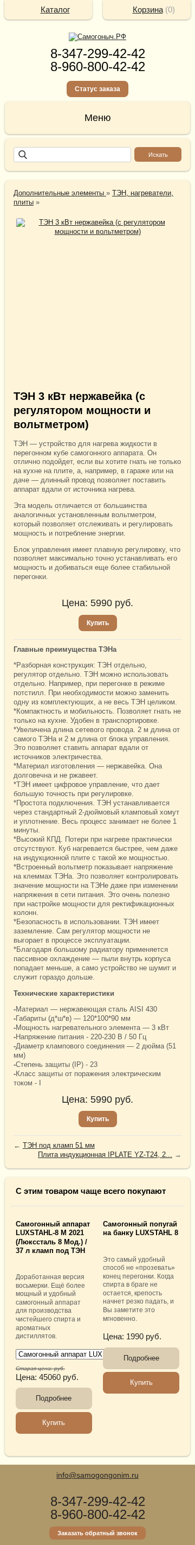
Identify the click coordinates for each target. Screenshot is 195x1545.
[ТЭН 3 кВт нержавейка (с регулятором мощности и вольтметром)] (97, 227)
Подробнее (54, 1398)
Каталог (55, 9)
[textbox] (72, 154)
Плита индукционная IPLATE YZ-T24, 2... (105, 1154)
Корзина (148, 9)
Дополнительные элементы (60, 193)
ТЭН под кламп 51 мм (59, 1145)
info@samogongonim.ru (97, 1475)
